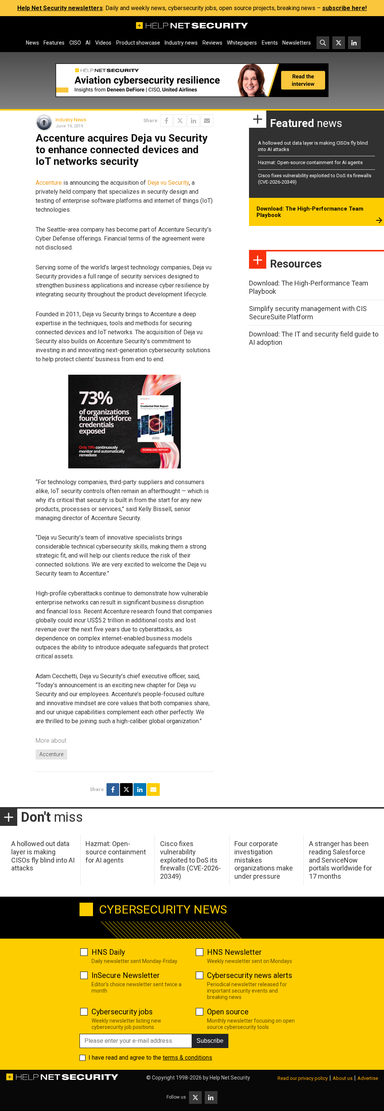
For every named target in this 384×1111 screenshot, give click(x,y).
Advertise (367, 1078)
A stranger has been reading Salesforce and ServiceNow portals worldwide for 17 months (340, 860)
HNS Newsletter (234, 952)
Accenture (49, 182)
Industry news (181, 43)
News (32, 43)
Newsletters (296, 43)
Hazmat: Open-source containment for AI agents (310, 162)
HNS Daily (108, 952)
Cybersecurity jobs (122, 1011)
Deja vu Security (168, 182)
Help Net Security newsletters (60, 8)
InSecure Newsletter (126, 975)
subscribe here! (344, 8)
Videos (103, 43)
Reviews (212, 43)
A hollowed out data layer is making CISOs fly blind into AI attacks (43, 856)
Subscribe (210, 1041)
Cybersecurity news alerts (249, 975)
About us (342, 1078)
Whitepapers (242, 43)
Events (270, 43)
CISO (75, 43)
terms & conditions (187, 1057)
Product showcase (138, 43)
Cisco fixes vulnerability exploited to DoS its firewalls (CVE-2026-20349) (190, 860)
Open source (228, 1011)
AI (88, 43)
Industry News (71, 120)
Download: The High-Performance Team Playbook (309, 212)
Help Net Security (230, 1078)
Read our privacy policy (303, 1078)
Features (54, 43)
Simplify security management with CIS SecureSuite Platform (308, 313)
